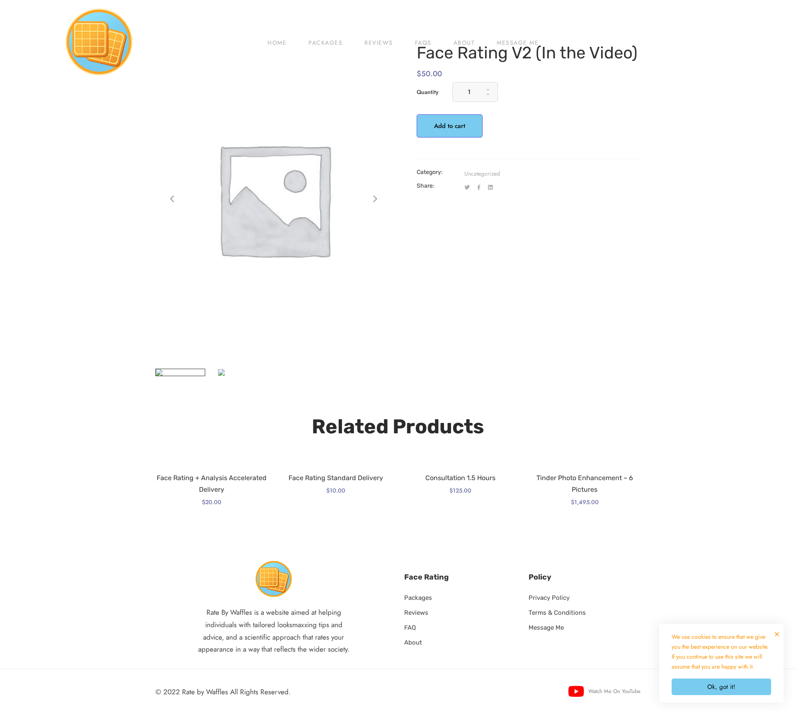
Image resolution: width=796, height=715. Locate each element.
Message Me (546, 627)
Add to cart (449, 125)
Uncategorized (482, 173)
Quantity (428, 92)
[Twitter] (467, 188)
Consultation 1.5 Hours (460, 478)
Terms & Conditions (557, 612)
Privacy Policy (549, 597)
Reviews (416, 612)
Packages (418, 597)
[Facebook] (478, 188)
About (413, 642)
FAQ (410, 627)
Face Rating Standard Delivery (336, 478)
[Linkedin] (490, 188)
